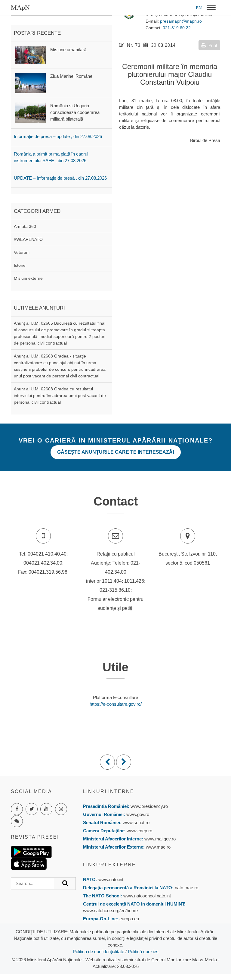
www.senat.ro (135, 822)
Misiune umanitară (68, 49)
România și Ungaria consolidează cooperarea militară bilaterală (75, 112)
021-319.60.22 (177, 27)
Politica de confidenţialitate (98, 951)
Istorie (20, 265)
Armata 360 (25, 226)
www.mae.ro (158, 846)
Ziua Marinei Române (71, 76)
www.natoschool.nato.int (147, 895)
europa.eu (129, 918)
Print (212, 45)
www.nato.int (110, 879)
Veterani (21, 252)
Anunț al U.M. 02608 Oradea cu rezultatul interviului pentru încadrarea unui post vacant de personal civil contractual (60, 395)
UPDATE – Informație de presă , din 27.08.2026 (60, 178)
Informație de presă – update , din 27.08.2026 (58, 136)
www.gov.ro (137, 814)
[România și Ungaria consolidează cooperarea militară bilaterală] (30, 112)
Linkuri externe (109, 864)
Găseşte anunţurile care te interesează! (115, 452)
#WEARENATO (28, 239)
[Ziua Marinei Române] (30, 82)
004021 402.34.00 (42, 563)
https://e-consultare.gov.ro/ (116, 704)
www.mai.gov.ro (159, 838)
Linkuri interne (108, 791)
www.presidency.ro (149, 806)
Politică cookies (143, 951)
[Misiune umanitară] (30, 54)
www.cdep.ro (138, 830)
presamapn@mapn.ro (181, 21)
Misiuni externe (28, 278)
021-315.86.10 (115, 590)
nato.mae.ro (186, 887)
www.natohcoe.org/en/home (110, 910)
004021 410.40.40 (47, 553)
